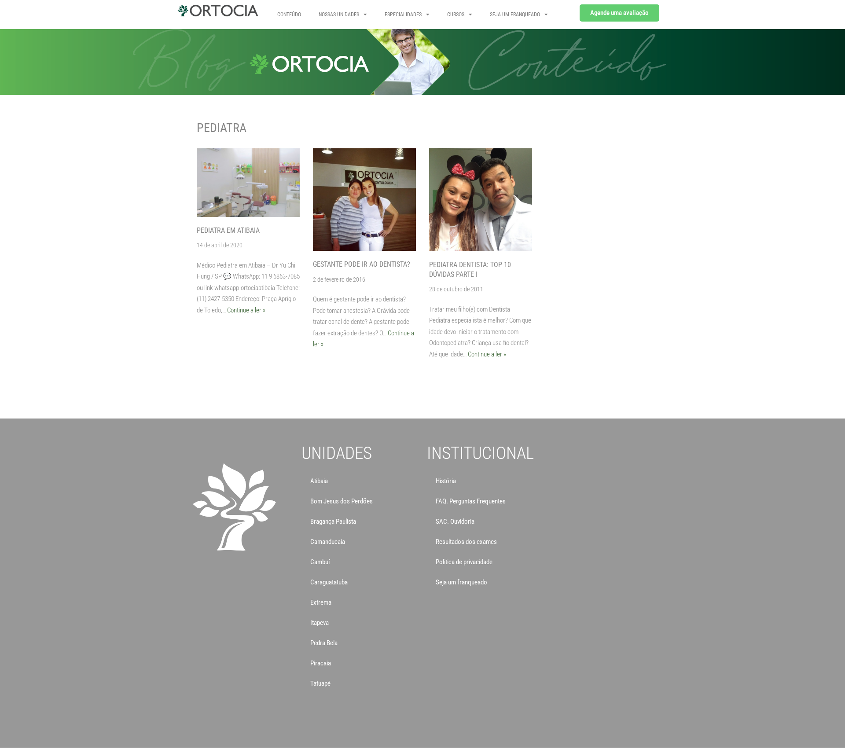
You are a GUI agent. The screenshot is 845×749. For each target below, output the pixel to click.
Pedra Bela (324, 643)
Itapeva (319, 623)
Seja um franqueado (461, 582)
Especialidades (403, 14)
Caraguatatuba (329, 582)
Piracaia (320, 663)
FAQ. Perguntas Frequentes (471, 501)
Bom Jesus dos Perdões (341, 501)
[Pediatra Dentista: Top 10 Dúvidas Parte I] (480, 199)
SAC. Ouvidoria (455, 521)
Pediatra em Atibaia (228, 230)
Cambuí (320, 562)
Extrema (320, 602)
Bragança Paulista (333, 521)
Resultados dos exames (466, 542)
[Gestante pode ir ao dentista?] (364, 199)
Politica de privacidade (464, 562)
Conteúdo (289, 14)
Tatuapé (320, 683)
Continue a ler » (246, 310)
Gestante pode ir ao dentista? (361, 264)
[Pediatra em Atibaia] (248, 182)
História (446, 481)
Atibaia (319, 481)
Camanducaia (327, 542)
